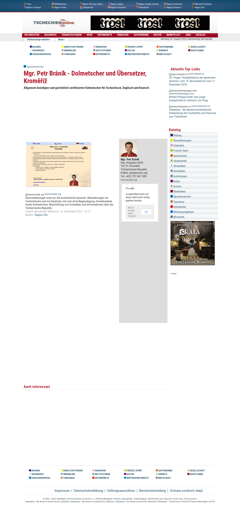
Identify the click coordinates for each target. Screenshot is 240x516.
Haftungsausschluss (121, 491)
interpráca (75, 501)
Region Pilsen (60, 7)
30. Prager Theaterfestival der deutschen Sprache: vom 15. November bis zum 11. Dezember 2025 (192, 81)
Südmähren (144, 7)
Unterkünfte (102, 54)
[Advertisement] (95, 114)
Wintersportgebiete (138, 54)
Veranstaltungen (72, 34)
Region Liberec (117, 4)
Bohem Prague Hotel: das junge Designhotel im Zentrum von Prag (188, 98)
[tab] (193, 134)
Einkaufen (101, 46)
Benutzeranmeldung (152, 491)
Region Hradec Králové (149, 4)
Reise (89, 34)
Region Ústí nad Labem (92, 4)
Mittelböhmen (60, 4)
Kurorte (163, 50)
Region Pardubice (174, 4)
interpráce (30, 501)
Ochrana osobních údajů (186, 491)
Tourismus (70, 54)
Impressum (62, 491)
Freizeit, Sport (135, 46)
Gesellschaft (198, 46)
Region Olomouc (174, 7)
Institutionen (103, 50)
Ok (146, 212)
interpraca (120, 501)
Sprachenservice (41, 54)
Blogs (60, 39)
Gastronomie (166, 46)
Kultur (131, 50)
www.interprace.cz (200, 106)
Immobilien (70, 50)
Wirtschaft (165, 54)
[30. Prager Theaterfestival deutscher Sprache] (150, 29)
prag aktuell (127, 499)
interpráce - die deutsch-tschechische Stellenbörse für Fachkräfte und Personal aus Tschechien (192, 113)
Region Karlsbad (33, 7)
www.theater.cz (196, 73)
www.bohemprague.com (181, 93)
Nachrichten (31, 34)
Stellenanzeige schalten (38, 39)
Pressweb (162, 501)
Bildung (36, 46)
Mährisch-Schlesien (203, 4)
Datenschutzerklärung (88, 491)
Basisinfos (50, 34)
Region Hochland (118, 7)
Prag (29, 4)
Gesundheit (38, 50)
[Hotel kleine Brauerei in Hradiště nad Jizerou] (193, 264)
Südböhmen (87, 7)
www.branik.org (53, 194)
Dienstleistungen (73, 46)
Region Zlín (200, 7)
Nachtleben (197, 50)
